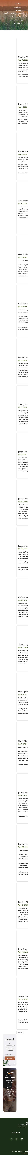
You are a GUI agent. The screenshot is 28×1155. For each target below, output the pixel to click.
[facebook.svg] (11, 1139)
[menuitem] (19, 4)
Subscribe (9, 1058)
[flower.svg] (21, 1139)
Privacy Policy (24, 1153)
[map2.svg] (16, 1139)
